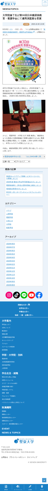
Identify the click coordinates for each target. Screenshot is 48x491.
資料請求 (6, 489)
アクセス (5, 343)
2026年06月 (10, 251)
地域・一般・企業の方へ (24, 315)
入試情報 (30, 489)
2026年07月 (10, 247)
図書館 (4, 411)
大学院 (8, 224)
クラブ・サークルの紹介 (9, 383)
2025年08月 (10, 285)
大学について (6, 327)
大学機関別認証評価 (8, 337)
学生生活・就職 (10, 373)
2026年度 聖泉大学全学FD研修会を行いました (23, 182)
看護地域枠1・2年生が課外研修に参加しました (23, 185)
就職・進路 (5, 393)
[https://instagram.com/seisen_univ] (9, 295)
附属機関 (6, 407)
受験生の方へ (23, 305)
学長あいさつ (6, 324)
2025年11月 (10, 275)
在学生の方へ (24, 308)
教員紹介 (5, 331)
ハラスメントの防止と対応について (13, 402)
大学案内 (6, 320)
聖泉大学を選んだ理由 (9, 377)
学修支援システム (7, 389)
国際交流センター (7, 420)
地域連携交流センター (9, 417)
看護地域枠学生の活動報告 (14, 156)
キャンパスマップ (7, 340)
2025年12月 (10, 271)
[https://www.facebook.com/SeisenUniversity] (38, 295)
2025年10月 (10, 278)
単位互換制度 (6, 399)
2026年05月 (10, 254)
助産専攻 (9, 228)
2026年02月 (10, 264)
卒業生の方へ (24, 312)
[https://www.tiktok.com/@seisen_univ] (16, 295)
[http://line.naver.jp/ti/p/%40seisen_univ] (24, 295)
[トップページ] (21, 2)
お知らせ (9, 221)
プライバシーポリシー (17, 457)
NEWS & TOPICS (11, 432)
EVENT (6, 428)
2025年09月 (10, 281)
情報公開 (5, 334)
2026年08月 (10, 244)
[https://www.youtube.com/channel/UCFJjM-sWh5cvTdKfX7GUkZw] (31, 295)
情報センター (6, 414)
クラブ (8, 210)
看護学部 (9, 217)
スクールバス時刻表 (8, 346)
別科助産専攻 (6, 365)
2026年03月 (10, 261)
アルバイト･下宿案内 (8, 396)
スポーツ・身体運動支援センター (12, 424)
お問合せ (4, 457)
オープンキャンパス (18, 489)
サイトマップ (32, 457)
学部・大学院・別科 (12, 355)
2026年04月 (10, 257)
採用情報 (5, 350)
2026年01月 (10, 268)
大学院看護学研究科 (8, 362)
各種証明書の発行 (7, 386)
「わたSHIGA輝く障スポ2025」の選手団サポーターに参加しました (35, 156)
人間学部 (9, 214)
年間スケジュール (7, 380)
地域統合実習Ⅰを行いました (16, 189)
